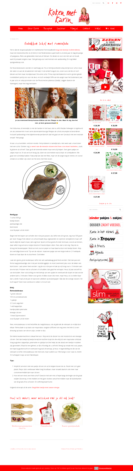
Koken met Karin (66, 16)
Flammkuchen (46, 426)
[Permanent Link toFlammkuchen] (46, 423)
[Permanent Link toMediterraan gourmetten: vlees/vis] (22, 423)
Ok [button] (96, 468)
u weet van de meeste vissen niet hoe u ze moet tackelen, (54, 146)
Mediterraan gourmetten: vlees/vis (22, 427)
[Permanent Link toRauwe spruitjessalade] (70, 423)
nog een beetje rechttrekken (68, 50)
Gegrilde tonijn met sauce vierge (45, 387)
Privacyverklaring (105, 468)
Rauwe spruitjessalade (71, 426)
